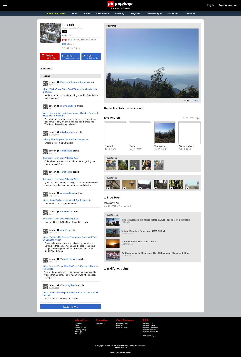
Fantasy (119, 13)
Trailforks (172, 13)
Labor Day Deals (56, 13)
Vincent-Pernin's (68, 259)
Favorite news (112, 215)
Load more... (70, 306)
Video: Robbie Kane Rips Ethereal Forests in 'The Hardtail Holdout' (70, 293)
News (87, 13)
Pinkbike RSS (147, 324)
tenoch (195, 100)
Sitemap (78, 334)
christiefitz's (66, 150)
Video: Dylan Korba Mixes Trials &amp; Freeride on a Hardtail (155, 219)
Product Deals (122, 328)
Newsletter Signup (149, 336)
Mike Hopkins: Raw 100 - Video (138, 241)
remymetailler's (68, 105)
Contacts (78, 324)
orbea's (64, 230)
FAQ (77, 326)
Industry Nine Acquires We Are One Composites (65, 139)
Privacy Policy (80, 330)
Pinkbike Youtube (149, 330)
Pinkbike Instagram (150, 332)
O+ (65, 31)
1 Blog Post (112, 197)
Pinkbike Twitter (148, 326)
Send (73, 56)
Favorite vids (111, 178)
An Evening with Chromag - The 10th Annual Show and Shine (155, 253)
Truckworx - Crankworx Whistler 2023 (60, 158)
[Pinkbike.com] (121, 4)
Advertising (100, 324)
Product (119, 326)
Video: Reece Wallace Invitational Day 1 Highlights (67, 200)
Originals (101, 13)
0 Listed (129, 108)
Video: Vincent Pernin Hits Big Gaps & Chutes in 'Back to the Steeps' (70, 267)
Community (153, 13)
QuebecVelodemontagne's (74, 82)
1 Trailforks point (116, 268)
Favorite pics (111, 158)
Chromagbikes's (68, 285)
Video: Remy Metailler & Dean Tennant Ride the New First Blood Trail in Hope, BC (70, 114)
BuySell (135, 13)
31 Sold (139, 108)
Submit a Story (122, 324)
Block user (46, 68)
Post (92, 56)
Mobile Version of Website (120, 353)
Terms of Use (80, 328)
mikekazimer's (67, 132)
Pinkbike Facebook (150, 328)
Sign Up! (78, 332)
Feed (75, 13)
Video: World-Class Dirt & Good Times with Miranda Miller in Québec (70, 90)
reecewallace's (68, 193)
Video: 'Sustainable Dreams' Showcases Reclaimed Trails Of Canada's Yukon (70, 238)
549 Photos (112, 117)
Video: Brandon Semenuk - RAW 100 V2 (143, 231)
